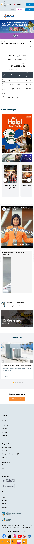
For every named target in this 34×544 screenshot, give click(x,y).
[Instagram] (14, 536)
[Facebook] (4, 536)
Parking (4, 420)
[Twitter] (9, 536)
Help (3, 497)
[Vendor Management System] (11, 514)
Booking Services (7, 441)
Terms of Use (12, 531)
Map (3, 492)
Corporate (29, 9)
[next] (32, 26)
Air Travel (5, 426)
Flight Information (7, 409)
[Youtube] (20, 536)
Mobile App (5, 476)
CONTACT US (17, 399)
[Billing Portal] (11, 519)
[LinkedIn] (29, 536)
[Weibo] (24, 536)
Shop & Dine (6, 462)
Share (7, 376)
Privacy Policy (22, 531)
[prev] (1, 26)
